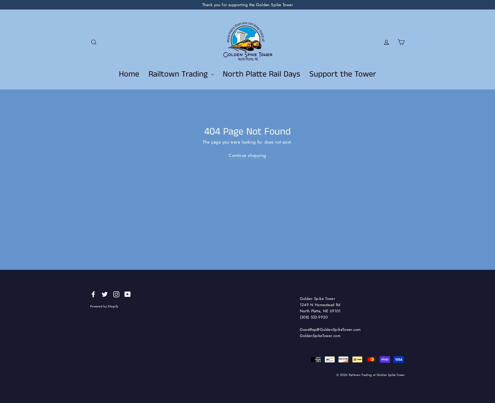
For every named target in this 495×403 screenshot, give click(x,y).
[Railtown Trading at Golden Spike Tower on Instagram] (116, 293)
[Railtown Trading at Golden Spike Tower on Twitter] (105, 293)
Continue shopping (247, 155)
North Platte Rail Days (261, 74)
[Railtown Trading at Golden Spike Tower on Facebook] (93, 293)
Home (129, 74)
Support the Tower (342, 74)
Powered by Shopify (104, 306)
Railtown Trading (179, 74)
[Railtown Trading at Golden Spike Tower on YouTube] (128, 293)
